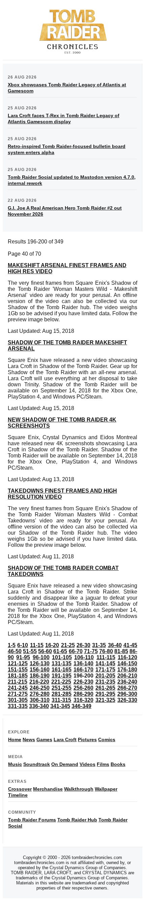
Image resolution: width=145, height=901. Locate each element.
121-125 (18, 663)
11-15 (37, 645)
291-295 (105, 694)
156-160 (40, 669)
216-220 (39, 682)
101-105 (62, 657)
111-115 (105, 657)
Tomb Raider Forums (32, 819)
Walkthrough (78, 789)
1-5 (12, 645)
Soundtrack (36, 764)
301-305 (18, 700)
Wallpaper (106, 789)
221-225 (61, 682)
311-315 (61, 700)
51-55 (30, 651)
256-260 (83, 688)
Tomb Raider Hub (77, 819)
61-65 (60, 651)
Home (14, 739)
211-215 (17, 682)
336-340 (39, 706)
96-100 (41, 657)
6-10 (22, 645)
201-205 (105, 676)
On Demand (64, 764)
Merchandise (48, 789)
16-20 (52, 645)
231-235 (105, 682)
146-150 (127, 663)
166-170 (83, 669)
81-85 (121, 651)
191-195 (61, 676)
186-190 (40, 676)
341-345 (60, 706)
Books (118, 764)
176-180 (127, 669)
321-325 (105, 700)
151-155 (18, 669)
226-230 (83, 682)
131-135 (61, 663)
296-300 (127, 694)
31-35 (99, 645)
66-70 (76, 651)
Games (44, 739)
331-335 (18, 706)
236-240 (127, 682)
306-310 (40, 700)
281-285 (61, 694)
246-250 (40, 688)
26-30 (83, 645)
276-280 (40, 694)
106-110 (84, 657)
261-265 (105, 688)
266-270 (127, 688)
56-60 (45, 651)
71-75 (91, 651)
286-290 (83, 694)
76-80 (106, 651)
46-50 (15, 651)
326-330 (127, 700)
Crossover (20, 789)
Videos (87, 764)
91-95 (23, 657)
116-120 (127, 657)
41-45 (130, 645)
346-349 (81, 706)
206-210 (127, 676)
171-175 (105, 669)
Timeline (18, 795)
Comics (106, 739)
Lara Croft (65, 739)
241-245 (18, 688)
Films (103, 764)
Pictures (87, 739)
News (29, 739)
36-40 (115, 645)
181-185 (18, 676)
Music (15, 764)
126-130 (40, 663)
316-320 (83, 700)
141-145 (105, 663)
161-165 (61, 669)
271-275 (18, 694)
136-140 (83, 663)
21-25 (68, 645)
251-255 (61, 688)
